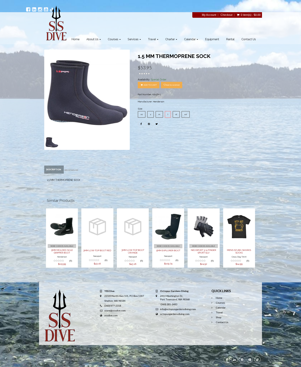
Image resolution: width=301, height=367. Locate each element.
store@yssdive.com (115, 310)
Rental (230, 39)
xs (142, 114)
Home (75, 39)
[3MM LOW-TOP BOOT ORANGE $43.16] (133, 210)
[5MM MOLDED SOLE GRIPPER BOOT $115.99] (62, 210)
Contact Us (248, 39)
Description (53, 169)
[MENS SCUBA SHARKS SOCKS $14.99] (239, 210)
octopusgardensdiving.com (175, 314)
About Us (92, 39)
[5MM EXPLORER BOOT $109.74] (168, 210)
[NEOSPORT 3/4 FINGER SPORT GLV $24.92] (203, 210)
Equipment (212, 39)
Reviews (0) (71, 170)
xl (176, 114)
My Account (209, 15)
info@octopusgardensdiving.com (178, 309)
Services (133, 39)
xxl (185, 114)
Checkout (226, 15)
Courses (113, 39)
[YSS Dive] (56, 23)
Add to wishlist (173, 85)
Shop (218, 317)
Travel (152, 39)
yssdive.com (111, 315)
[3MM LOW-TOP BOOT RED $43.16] (97, 210)
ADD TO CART (150, 85)
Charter (170, 39)
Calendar (190, 39)
